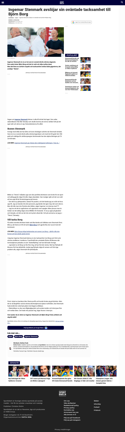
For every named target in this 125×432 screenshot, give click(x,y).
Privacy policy (69, 408)
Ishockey (97, 404)
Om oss (67, 401)
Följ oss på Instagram (72, 420)
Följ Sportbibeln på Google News (34, 328)
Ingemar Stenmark (21, 119)
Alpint (10, 336)
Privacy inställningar (62, 429)
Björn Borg (33, 225)
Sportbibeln (11, 17)
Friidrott (97, 410)
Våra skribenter (70, 403)
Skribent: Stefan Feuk (13, 20)
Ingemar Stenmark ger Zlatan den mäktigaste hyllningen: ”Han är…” (37, 143)
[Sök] (122, 2)
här (25, 351)
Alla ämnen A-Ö (70, 415)
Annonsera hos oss (71, 412)
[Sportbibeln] (62, 2)
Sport (16, 17)
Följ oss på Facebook (72, 418)
